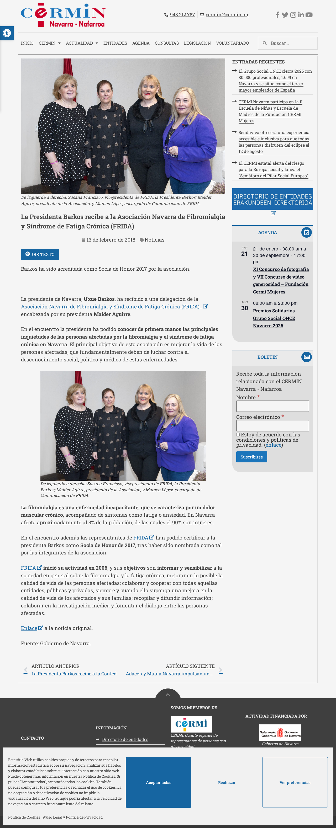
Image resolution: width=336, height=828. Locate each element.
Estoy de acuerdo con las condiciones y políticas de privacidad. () (268, 439)
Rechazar (226, 782)
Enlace (32, 628)
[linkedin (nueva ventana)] (301, 15)
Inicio (27, 43)
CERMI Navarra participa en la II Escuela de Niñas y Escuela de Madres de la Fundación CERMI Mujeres (270, 111)
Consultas (167, 43)
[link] (123, 670)
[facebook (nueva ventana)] (277, 15)
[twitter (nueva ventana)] (285, 15)
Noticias (155, 239)
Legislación (197, 43)
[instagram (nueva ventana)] (293, 15)
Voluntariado (232, 43)
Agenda (141, 43)
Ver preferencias (295, 782)
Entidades (115, 43)
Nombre (248, 397)
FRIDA (143, 537)
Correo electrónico (260, 417)
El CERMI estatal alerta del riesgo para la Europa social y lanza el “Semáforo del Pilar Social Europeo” (273, 169)
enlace (273, 444)
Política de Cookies (24, 817)
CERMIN (47, 43)
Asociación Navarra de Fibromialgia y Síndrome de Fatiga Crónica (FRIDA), (114, 306)
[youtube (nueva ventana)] (309, 15)
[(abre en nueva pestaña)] (272, 202)
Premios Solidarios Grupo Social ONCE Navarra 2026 (274, 318)
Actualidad (79, 43)
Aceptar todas (158, 782)
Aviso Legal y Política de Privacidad (73, 817)
